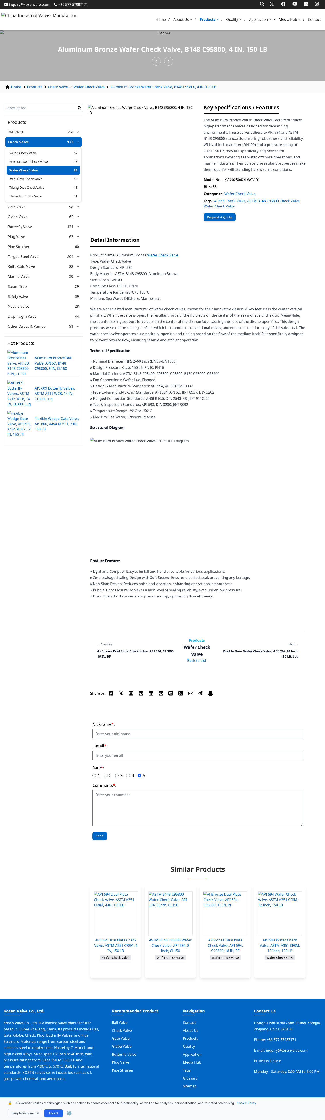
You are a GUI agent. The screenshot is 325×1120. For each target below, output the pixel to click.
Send (99, 836)
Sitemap (190, 1086)
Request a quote (219, 217)
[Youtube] (294, 4)
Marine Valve (18, 276)
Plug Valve (16, 236)
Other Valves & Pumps (26, 326)
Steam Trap (17, 286)
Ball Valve (15, 132)
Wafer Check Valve (89, 87)
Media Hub (288, 19)
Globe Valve (17, 216)
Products (207, 19)
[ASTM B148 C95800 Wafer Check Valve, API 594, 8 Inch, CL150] (170, 913)
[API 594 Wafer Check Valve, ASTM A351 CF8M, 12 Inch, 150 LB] (280, 913)
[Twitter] (272, 4)
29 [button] (71, 276)
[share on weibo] (200, 693)
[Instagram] (317, 4)
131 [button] (70, 226)
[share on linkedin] (151, 693)
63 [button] (71, 236)
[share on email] (190, 693)
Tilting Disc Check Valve (26, 187)
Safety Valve (18, 296)
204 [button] (70, 256)
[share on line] (170, 693)
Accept (53, 1113)
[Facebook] (283, 4)
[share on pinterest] (141, 693)
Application (258, 19)
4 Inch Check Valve (229, 200)
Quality (232, 19)
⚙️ (69, 1113)
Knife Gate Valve (21, 266)
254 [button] (70, 132)
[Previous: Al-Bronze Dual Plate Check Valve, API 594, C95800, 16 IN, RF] (156, 61)
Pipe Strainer (18, 246)
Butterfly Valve (20, 226)
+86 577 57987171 (73, 4)
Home (161, 19)
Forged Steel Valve (23, 256)
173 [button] (70, 142)
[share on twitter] (121, 693)
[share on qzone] (210, 693)
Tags (187, 1070)
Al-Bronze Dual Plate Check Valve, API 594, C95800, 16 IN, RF (225, 945)
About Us (181, 19)
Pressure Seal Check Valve (28, 161)
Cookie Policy (246, 1103)
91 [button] (71, 326)
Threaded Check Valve (25, 196)
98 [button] (71, 206)
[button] (192, 20)
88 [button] (71, 266)
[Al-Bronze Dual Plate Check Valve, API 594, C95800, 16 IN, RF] (225, 913)
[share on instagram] (131, 693)
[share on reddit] (161, 693)
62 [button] (71, 216)
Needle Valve (18, 306)
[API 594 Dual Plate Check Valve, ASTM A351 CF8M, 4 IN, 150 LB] (116, 913)
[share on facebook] (111, 693)
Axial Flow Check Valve (25, 179)
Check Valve (58, 87)
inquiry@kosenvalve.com (29, 4)
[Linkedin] (306, 4)
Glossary (190, 1078)
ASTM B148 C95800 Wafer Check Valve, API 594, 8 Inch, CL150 (170, 945)
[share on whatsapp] (180, 693)
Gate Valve (16, 206)
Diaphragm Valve (22, 316)
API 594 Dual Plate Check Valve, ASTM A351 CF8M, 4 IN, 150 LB (115, 945)
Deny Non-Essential (25, 1113)
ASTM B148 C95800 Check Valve (273, 200)
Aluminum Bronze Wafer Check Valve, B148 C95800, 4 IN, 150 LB (163, 87)
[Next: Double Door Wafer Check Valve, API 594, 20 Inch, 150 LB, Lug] (168, 61)
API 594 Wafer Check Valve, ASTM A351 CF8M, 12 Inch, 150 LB (280, 945)
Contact (314, 19)
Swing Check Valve (23, 153)
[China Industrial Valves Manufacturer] (39, 19)
